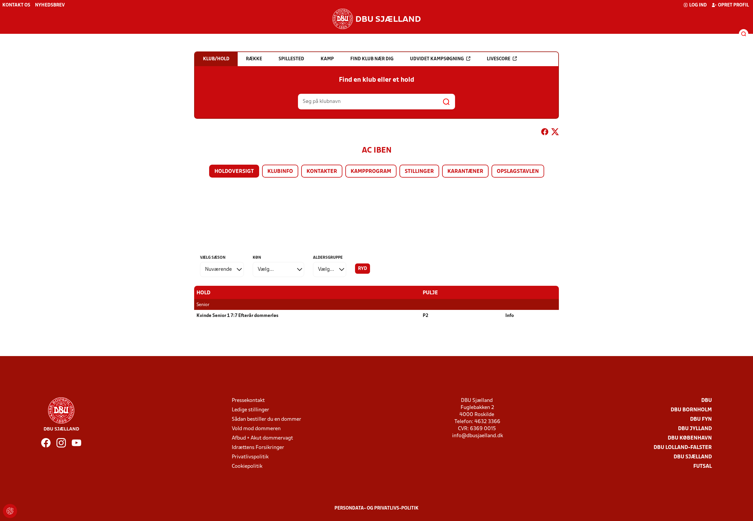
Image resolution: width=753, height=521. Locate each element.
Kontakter (321, 171)
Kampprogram (371, 171)
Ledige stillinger (250, 410)
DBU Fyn (701, 419)
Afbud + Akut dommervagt (262, 438)
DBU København (690, 438)
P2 (425, 316)
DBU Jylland (695, 428)
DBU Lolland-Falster (683, 447)
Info (509, 316)
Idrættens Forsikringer (258, 447)
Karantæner (465, 171)
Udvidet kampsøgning (437, 59)
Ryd (362, 269)
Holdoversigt (234, 171)
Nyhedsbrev (50, 5)
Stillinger (419, 171)
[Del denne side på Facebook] (544, 133)
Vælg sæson (213, 258)
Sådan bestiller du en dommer (266, 419)
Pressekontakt (248, 400)
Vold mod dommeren (256, 428)
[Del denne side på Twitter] (555, 133)
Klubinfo (280, 171)
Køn (257, 258)
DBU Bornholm (691, 410)
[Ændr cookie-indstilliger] (10, 511)
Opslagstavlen (518, 171)
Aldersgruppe (328, 258)
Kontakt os (16, 5)
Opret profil (733, 5)
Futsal (702, 466)
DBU (706, 400)
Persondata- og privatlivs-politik (376, 508)
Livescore (498, 59)
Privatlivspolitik (250, 457)
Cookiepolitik (247, 466)
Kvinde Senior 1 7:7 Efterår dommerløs (237, 316)
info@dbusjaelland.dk (477, 435)
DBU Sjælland (693, 457)
